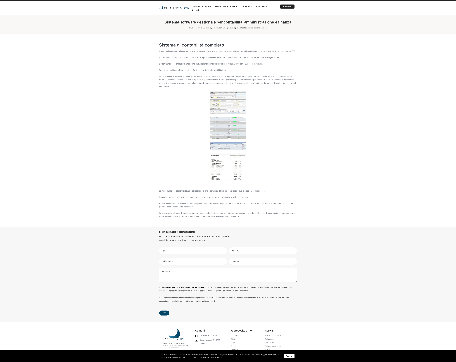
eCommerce (261, 6)
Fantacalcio (247, 6)
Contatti (287, 6)
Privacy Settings (216, 357)
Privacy (233, 342)
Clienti (233, 339)
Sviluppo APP (270, 339)
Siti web (195, 10)
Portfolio (234, 346)
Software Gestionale (201, 6)
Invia (164, 313)
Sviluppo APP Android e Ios (226, 6)
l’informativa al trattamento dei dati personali (186, 287)
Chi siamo (234, 335)
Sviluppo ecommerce (273, 346)
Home (191, 28)
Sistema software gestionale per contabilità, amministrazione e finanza (240, 28)
